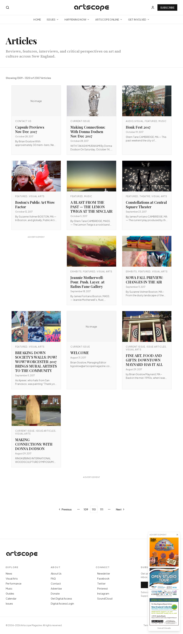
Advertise (56, 588)
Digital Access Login (62, 603)
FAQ (53, 578)
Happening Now (75, 19)
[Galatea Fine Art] (164, 611)
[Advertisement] (36, 269)
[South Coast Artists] (164, 582)
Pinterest (102, 588)
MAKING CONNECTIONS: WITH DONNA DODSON (33, 444)
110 (94, 509)
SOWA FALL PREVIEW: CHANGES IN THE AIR (144, 279)
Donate (55, 593)
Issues (51, 19)
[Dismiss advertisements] (177, 534)
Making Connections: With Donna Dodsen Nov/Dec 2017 (87, 131)
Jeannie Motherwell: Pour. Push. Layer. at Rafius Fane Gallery (87, 282)
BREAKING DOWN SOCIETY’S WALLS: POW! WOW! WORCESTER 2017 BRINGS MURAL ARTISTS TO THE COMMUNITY (36, 361)
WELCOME (79, 352)
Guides (10, 593)
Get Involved (137, 19)
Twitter (101, 583)
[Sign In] (153, 7)
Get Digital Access (61, 598)
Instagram (103, 593)
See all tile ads (164, 628)
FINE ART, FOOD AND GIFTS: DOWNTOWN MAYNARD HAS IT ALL (144, 360)
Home (37, 19)
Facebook (103, 578)
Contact (56, 583)
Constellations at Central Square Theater (146, 204)
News (9, 573)
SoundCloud (104, 598)
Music (9, 588)
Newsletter (103, 573)
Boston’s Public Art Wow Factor (35, 204)
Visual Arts (12, 578)
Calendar (11, 598)
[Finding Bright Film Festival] (164, 552)
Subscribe (167, 7)
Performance (13, 583)
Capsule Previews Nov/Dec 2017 (29, 129)
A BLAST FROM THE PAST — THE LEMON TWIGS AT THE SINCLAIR (91, 207)
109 (86, 509)
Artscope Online (107, 19)
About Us (56, 573)
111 (101, 509)
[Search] (7, 7)
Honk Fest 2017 (138, 127)
